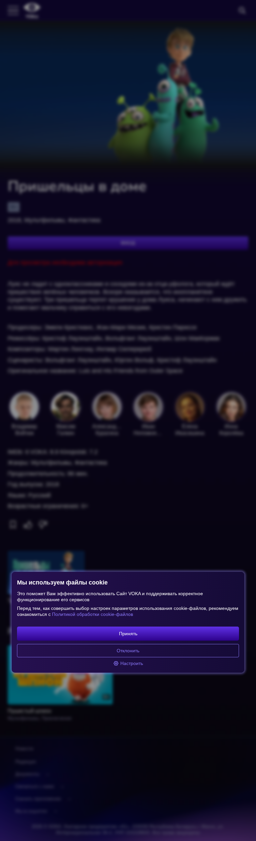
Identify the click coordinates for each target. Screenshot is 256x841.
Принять (128, 633)
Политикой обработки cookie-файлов (92, 614)
